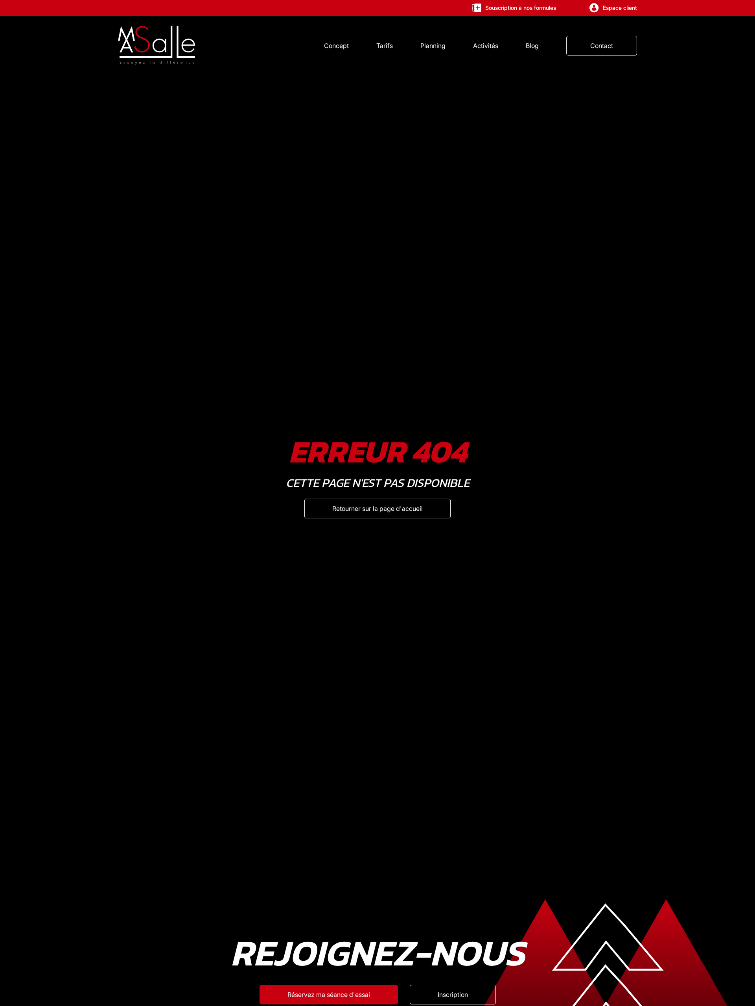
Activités (485, 46)
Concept (336, 46)
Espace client (620, 7)
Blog (532, 46)
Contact (601, 46)
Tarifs (384, 46)
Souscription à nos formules (520, 7)
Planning (433, 46)
